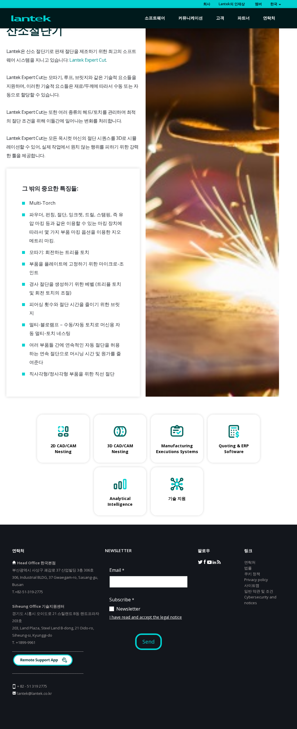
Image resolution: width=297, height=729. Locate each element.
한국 (274, 3)
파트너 (244, 18)
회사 (206, 3)
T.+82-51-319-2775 (27, 591)
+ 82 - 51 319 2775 (32, 686)
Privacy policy (256, 579)
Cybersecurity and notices (260, 599)
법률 (248, 568)
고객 (220, 18)
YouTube (209, 561)
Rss (218, 561)
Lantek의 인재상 (232, 3)
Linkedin (214, 561)
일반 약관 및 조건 (258, 591)
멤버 (257, 3)
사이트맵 (251, 585)
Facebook (204, 561)
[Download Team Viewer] (43, 660)
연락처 (269, 18)
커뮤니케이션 (190, 18)
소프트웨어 (155, 18)
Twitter (200, 561)
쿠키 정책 (252, 573)
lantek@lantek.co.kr (34, 693)
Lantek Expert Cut (87, 60)
